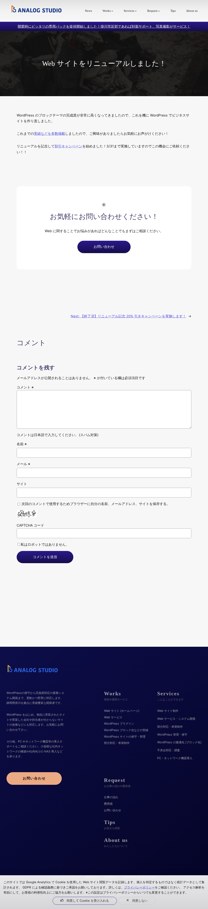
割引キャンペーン (68, 146)
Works (112, 694)
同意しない (139, 900)
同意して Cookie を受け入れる (88, 900)
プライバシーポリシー (139, 887)
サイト (22, 484)
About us (116, 840)
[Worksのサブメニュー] (112, 11)
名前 (22, 444)
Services (168, 694)
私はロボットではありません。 (45, 544)
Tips (109, 822)
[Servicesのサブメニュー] (136, 11)
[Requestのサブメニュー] (159, 11)
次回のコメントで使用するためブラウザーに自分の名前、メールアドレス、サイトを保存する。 (96, 504)
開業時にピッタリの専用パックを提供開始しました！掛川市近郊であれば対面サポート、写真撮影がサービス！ (104, 26)
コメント (25, 387)
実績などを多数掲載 (49, 134)
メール (23, 464)
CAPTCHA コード (30, 525)
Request (114, 780)
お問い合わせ (104, 247)
